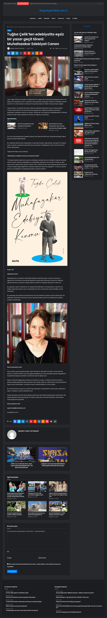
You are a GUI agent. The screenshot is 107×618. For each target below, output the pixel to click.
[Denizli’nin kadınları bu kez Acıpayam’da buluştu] (11, 126)
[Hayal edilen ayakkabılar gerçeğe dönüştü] (78, 133)
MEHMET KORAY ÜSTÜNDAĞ (17, 48)
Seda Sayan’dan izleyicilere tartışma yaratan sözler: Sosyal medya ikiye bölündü (15, 494)
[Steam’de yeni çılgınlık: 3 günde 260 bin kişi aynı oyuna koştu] (78, 87)
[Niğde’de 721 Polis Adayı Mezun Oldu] (78, 126)
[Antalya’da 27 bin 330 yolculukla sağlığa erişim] (37, 486)
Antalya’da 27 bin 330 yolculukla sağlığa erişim (35, 494)
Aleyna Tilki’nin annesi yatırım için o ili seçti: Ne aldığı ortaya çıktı (58, 494)
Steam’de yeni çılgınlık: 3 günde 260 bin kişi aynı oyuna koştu (92, 86)
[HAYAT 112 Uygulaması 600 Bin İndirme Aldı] (78, 152)
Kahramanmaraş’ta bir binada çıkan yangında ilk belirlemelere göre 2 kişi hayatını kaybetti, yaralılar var (92, 142)
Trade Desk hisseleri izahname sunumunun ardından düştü (45, 3)
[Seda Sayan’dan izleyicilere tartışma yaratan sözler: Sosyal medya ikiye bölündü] (16, 486)
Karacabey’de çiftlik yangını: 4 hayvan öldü (91, 166)
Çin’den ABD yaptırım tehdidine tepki (85, 32)
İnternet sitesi (42, 557)
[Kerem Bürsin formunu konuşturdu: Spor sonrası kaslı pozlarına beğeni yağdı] (43, 126)
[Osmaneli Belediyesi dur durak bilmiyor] (78, 160)
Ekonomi (46, 18)
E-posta (9, 557)
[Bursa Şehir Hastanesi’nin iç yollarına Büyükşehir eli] (37, 506)
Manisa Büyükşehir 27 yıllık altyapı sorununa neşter (57, 513)
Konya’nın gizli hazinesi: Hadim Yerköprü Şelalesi (14, 513)
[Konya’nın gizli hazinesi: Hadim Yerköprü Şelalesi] (16, 506)
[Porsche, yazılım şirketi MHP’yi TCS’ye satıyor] (78, 72)
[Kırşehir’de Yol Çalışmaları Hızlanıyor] (78, 175)
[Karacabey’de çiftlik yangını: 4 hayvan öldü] (78, 167)
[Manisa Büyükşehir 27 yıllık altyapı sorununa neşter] (58, 506)
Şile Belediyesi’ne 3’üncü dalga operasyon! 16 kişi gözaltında (92, 109)
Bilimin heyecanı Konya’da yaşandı (90, 52)
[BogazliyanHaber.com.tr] (53, 10)
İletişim (74, 18)
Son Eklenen (87, 26)
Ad (8, 551)
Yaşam (68, 18)
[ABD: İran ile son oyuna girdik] (78, 79)
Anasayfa (33, 18)
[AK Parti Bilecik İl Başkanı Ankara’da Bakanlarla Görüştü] (78, 95)
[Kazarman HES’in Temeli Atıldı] (78, 118)
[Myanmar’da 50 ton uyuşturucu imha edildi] (78, 103)
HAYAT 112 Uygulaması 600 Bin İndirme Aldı (91, 151)
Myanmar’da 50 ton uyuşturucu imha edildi (91, 101)
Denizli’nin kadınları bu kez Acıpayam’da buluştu (91, 38)
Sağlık (53, 18)
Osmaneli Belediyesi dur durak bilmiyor (92, 158)
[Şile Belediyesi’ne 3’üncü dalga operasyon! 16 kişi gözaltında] (78, 110)
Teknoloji (61, 18)
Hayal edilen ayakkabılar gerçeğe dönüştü (92, 132)
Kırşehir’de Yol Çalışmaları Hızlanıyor (91, 173)
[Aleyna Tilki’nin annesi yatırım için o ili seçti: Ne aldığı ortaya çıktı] (58, 486)
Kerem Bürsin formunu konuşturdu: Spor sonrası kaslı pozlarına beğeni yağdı (57, 126)
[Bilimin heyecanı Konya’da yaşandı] (78, 54)
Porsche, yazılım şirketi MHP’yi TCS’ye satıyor (92, 70)
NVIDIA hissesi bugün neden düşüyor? (85, 65)
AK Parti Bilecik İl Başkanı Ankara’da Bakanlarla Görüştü (92, 94)
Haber (40, 18)
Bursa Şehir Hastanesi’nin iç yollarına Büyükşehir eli (36, 513)
